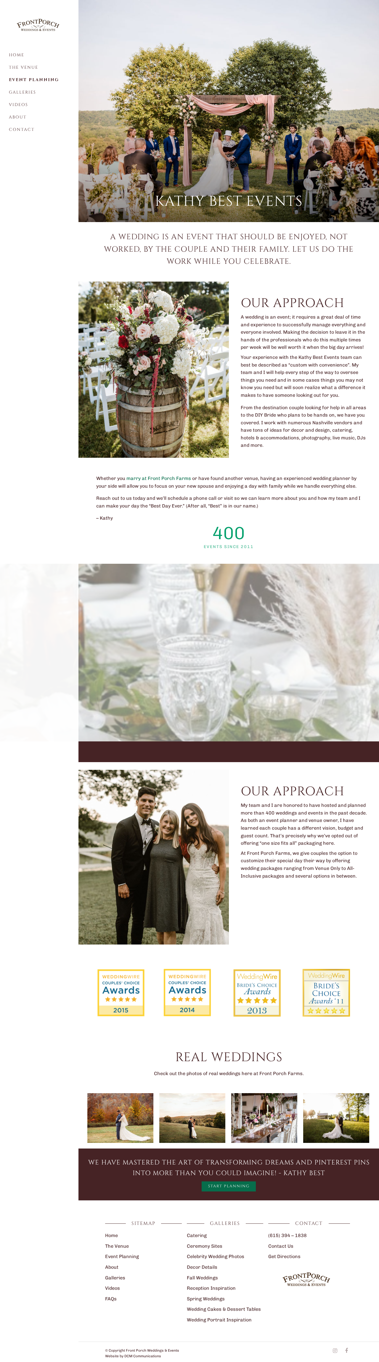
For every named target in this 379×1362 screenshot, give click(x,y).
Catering (197, 1235)
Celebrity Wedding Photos (215, 1256)
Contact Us (280, 1246)
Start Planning (229, 1186)
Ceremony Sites (204, 1246)
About (18, 117)
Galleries (22, 92)
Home (16, 55)
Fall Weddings (202, 1278)
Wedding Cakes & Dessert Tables (224, 1309)
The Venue (23, 67)
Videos (18, 104)
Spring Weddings (206, 1299)
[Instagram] (335, 1351)
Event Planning (34, 80)
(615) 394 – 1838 (287, 1235)
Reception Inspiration (211, 1288)
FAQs (111, 1299)
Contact (22, 129)
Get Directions (284, 1256)
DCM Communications (142, 1356)
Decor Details (202, 1267)
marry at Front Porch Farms (158, 478)
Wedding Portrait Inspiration (219, 1320)
